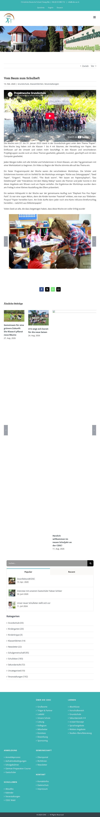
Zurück (85, 66)
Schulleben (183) (15, 658)
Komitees (42, 733)
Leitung (41, 721)
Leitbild (41, 714)
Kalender (9, 792)
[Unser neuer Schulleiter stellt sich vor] (12, 603)
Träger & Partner (45, 710)
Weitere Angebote (77, 729)
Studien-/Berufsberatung (81, 733)
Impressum (43, 789)
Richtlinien (42, 761)
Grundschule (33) (15, 623)
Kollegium (42, 725)
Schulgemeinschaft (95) (18, 652)
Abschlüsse (74, 706)
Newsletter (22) (15, 646)
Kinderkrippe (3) (15, 634)
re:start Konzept (77, 721)
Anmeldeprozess (12, 757)
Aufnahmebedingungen (15, 761)
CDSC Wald (10, 800)
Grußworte (42, 706)
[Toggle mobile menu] (94, 17)
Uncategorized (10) (16, 670)
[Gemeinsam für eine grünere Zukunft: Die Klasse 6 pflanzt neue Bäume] (14, 316)
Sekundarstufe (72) (16, 664)
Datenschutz (43, 785)
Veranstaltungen (51, 84)
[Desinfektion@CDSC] (12, 579)
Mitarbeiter (42, 729)
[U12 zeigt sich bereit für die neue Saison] (38, 317)
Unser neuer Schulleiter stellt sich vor (33, 603)
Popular (28, 571)
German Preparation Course (18, 768)
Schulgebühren (12, 764)
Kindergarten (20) (16, 628)
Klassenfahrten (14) (16, 640)
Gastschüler (10, 772)
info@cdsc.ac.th (73, 2)
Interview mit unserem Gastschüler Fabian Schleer (39, 591)
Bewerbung (43, 736)
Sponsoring (43, 740)
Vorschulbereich (77, 710)
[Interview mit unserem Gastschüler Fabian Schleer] (12, 591)
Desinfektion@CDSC (26, 579)
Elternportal (43, 757)
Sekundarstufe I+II (78, 718)
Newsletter (42, 764)
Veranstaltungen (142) (18, 676)
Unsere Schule (44, 718)
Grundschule (23, 84)
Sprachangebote (77, 725)
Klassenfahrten (36, 84)
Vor (92, 66)
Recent (71, 571)
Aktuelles (9, 789)
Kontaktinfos (43, 781)
